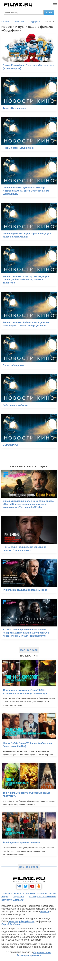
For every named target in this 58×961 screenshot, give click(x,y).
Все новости (29, 650)
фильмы (30, 893)
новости (19, 893)
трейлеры (7, 893)
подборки (18, 897)
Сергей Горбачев (11, 924)
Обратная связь (42, 952)
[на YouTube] (32, 886)
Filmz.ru (44, 911)
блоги (52, 893)
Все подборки (29, 866)
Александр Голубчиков (21, 921)
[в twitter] (25, 886)
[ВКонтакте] (19, 886)
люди (4, 897)
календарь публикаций (42, 897)
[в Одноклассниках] (38, 886)
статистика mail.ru (12, 900)
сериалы (42, 893)
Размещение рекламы (29, 955)
